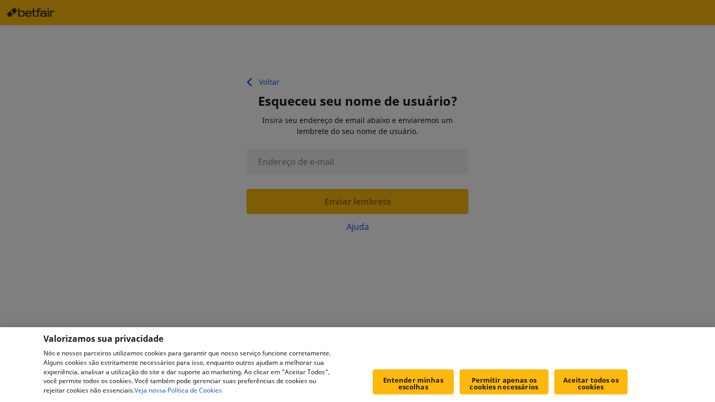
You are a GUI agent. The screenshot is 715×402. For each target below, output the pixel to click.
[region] (357, 364)
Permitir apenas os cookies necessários (504, 383)
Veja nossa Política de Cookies (178, 390)
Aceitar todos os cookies (591, 383)
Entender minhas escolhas (413, 383)
